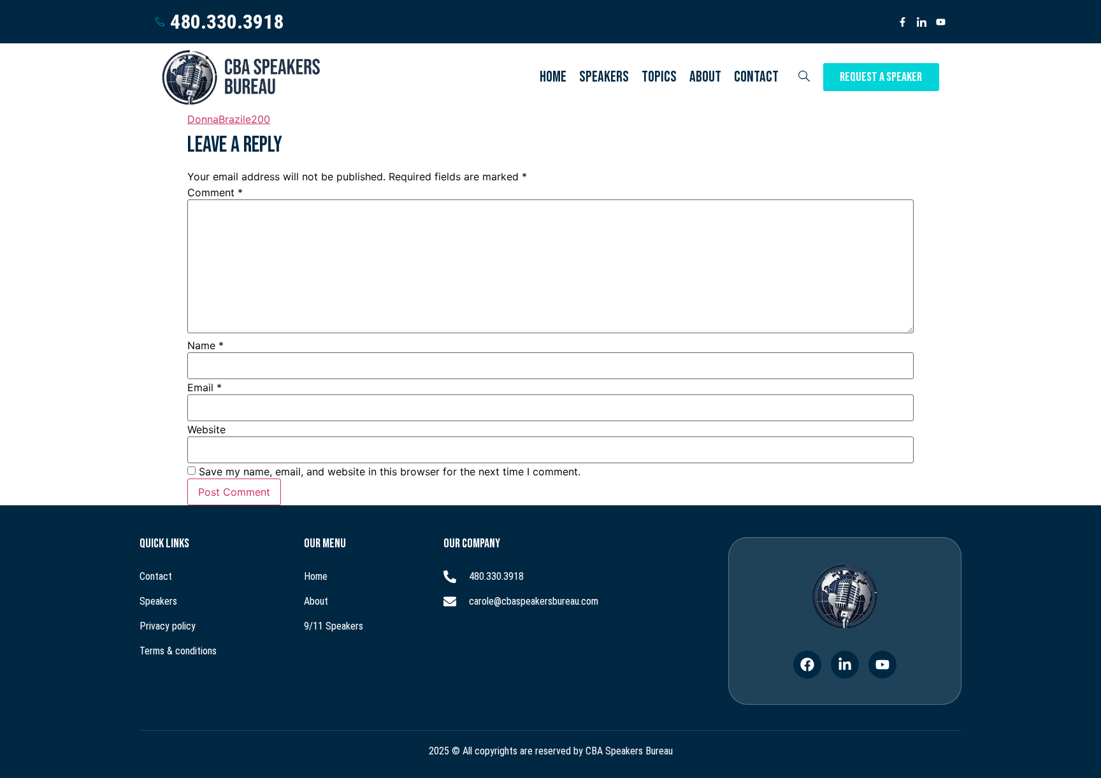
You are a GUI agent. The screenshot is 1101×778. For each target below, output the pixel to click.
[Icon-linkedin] (921, 22)
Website (206, 429)
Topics (659, 77)
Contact (756, 77)
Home (553, 77)
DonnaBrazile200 (228, 119)
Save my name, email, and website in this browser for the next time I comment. (389, 471)
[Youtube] (941, 22)
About (705, 77)
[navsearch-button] (804, 77)
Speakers (604, 77)
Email (204, 387)
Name (205, 345)
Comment (215, 192)
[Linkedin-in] (845, 665)
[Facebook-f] (902, 22)
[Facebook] (807, 665)
